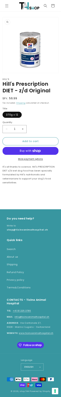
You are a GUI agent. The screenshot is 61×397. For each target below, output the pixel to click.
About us (12, 256)
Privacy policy (15, 280)
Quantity (7, 122)
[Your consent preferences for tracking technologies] (55, 391)
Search (11, 249)
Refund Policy (15, 272)
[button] (7, 6)
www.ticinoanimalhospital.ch (36, 333)
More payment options (30, 159)
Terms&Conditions (19, 287)
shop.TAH (24, 391)
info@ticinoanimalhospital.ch (32, 316)
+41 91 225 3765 (22, 310)
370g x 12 (12, 114)
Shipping (20, 103)
